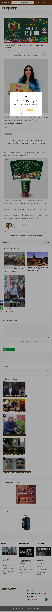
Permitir (30, 110)
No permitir (23, 110)
